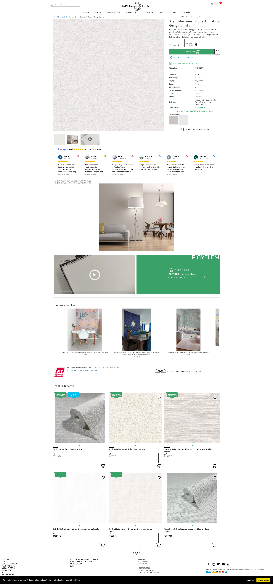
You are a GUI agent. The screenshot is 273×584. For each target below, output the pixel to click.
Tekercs (190, 45)
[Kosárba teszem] (102, 466)
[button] (217, 165)
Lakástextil (7, 570)
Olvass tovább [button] (63, 175)
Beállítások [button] (75, 580)
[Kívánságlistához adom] (217, 51)
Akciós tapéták (8, 568)
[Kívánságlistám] (220, 3)
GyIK (71, 566)
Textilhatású (199, 90)
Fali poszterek (8, 566)
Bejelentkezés (8, 574)
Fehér (197, 84)
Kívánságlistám (76, 564)
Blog (4, 572)
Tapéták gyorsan (9, 564)
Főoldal (57, 17)
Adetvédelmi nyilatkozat (81, 562)
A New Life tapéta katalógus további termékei (184, 371)
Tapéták (64, 17)
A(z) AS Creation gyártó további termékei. (82, 370)
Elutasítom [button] (250, 580)
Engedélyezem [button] (263, 580)
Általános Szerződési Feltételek (84, 560)
